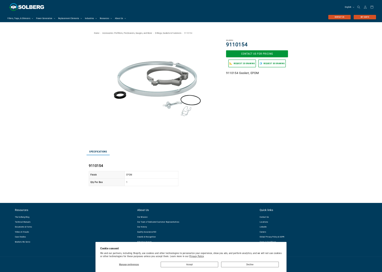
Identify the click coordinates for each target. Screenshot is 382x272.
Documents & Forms (23, 227)
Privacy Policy (196, 256)
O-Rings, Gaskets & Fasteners (168, 33)
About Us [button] (143, 210)
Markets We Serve (22, 242)
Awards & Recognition (146, 237)
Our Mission (142, 217)
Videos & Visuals (22, 232)
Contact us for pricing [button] (257, 53)
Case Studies (20, 237)
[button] (20, 18)
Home (96, 33)
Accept (189, 264)
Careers (263, 232)
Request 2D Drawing (242, 63)
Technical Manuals (22, 222)
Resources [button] (21, 210)
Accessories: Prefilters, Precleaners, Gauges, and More (127, 33)
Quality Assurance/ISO (146, 232)
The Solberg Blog (22, 217)
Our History (142, 227)
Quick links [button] (266, 210)
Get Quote (365, 17)
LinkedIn (263, 227)
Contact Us (339, 17)
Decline (250, 264)
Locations (264, 222)
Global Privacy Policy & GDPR (272, 237)
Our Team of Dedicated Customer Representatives (158, 222)
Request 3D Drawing (272, 63)
